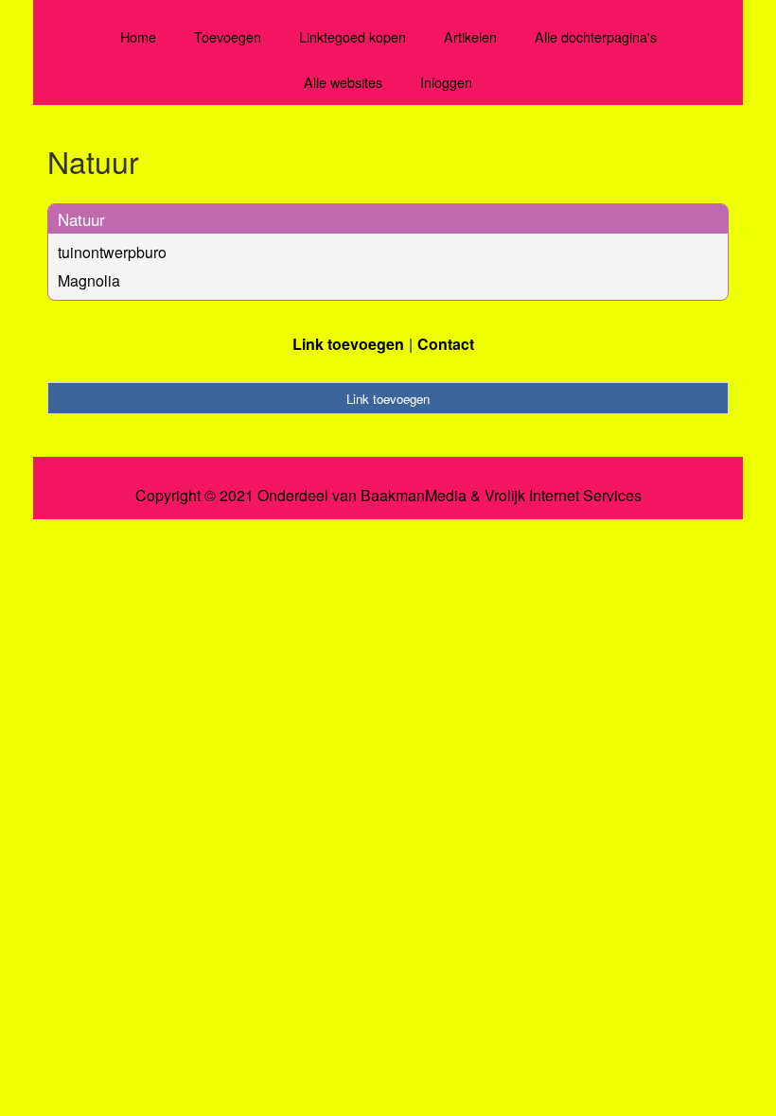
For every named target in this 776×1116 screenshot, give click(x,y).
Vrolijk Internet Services (563, 495)
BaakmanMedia (414, 495)
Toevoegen (227, 36)
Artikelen (470, 36)
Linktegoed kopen (352, 36)
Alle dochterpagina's (596, 36)
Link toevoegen (348, 344)
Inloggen (446, 82)
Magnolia (89, 280)
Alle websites (343, 82)
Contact (445, 344)
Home (138, 36)
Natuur (81, 219)
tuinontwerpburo (112, 252)
